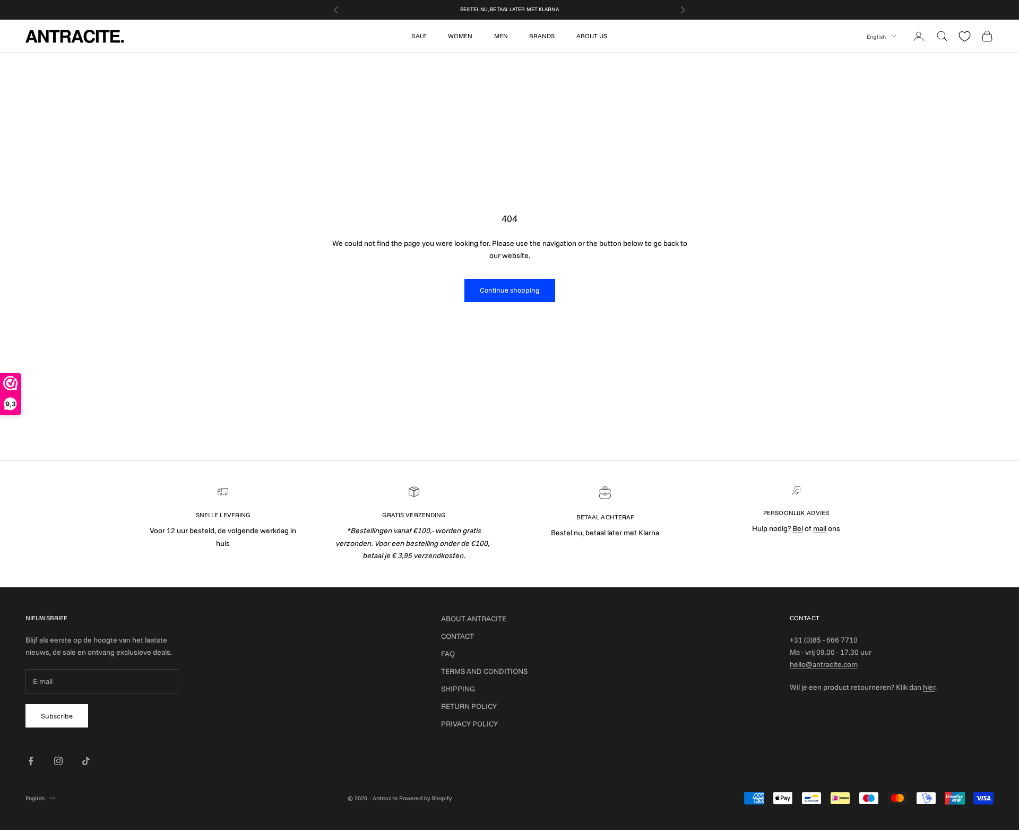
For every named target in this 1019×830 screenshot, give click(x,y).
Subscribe (57, 716)
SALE (418, 36)
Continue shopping (510, 290)
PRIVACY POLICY (469, 724)
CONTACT (457, 636)
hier (929, 687)
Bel (797, 528)
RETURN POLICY (469, 706)
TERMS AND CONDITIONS (484, 671)
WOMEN (460, 36)
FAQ (448, 653)
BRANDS (542, 36)
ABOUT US (592, 36)
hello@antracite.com (824, 664)
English (876, 36)
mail (819, 528)
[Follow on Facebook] (30, 761)
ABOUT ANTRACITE (473, 618)
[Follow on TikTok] (86, 761)
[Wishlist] (964, 36)
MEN (501, 36)
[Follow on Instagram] (58, 761)
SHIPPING (458, 689)
